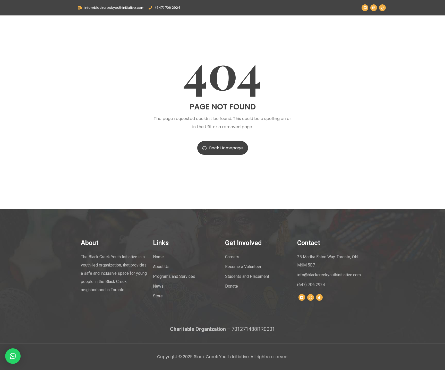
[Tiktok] (382, 7)
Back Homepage (226, 148)
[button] (13, 356)
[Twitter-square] (365, 7)
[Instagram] (373, 7)
